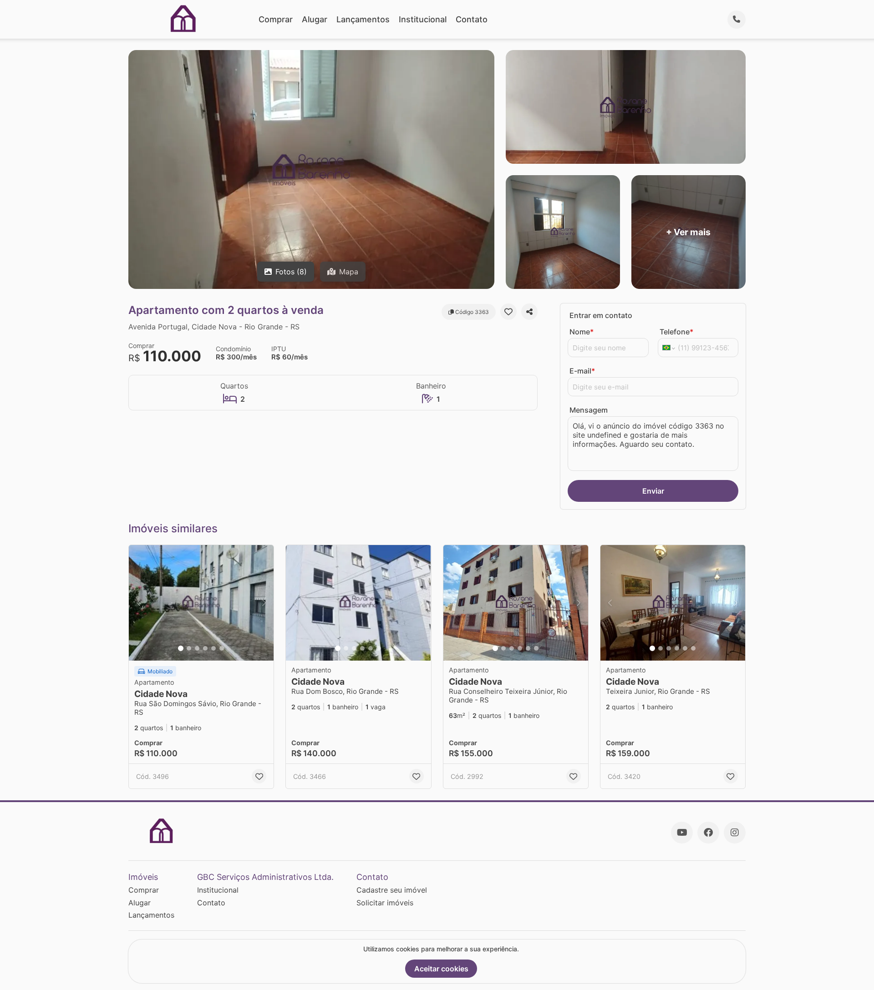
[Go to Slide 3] (197, 648)
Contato (472, 19)
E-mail (582, 370)
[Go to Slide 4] (205, 648)
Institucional (423, 19)
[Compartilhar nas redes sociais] (529, 311)
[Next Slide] (264, 603)
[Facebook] (708, 833)
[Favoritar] (508, 311)
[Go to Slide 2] (189, 648)
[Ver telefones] (736, 19)
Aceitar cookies (441, 968)
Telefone (676, 331)
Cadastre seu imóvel (391, 889)
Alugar (314, 19)
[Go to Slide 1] (180, 648)
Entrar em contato (600, 315)
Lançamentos (363, 19)
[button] (201, 603)
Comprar (276, 19)
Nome (581, 331)
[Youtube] (682, 833)
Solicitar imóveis (384, 902)
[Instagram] (735, 833)
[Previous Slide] (138, 603)
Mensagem (588, 409)
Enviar (653, 490)
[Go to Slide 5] (213, 648)
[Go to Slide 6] (221, 648)
